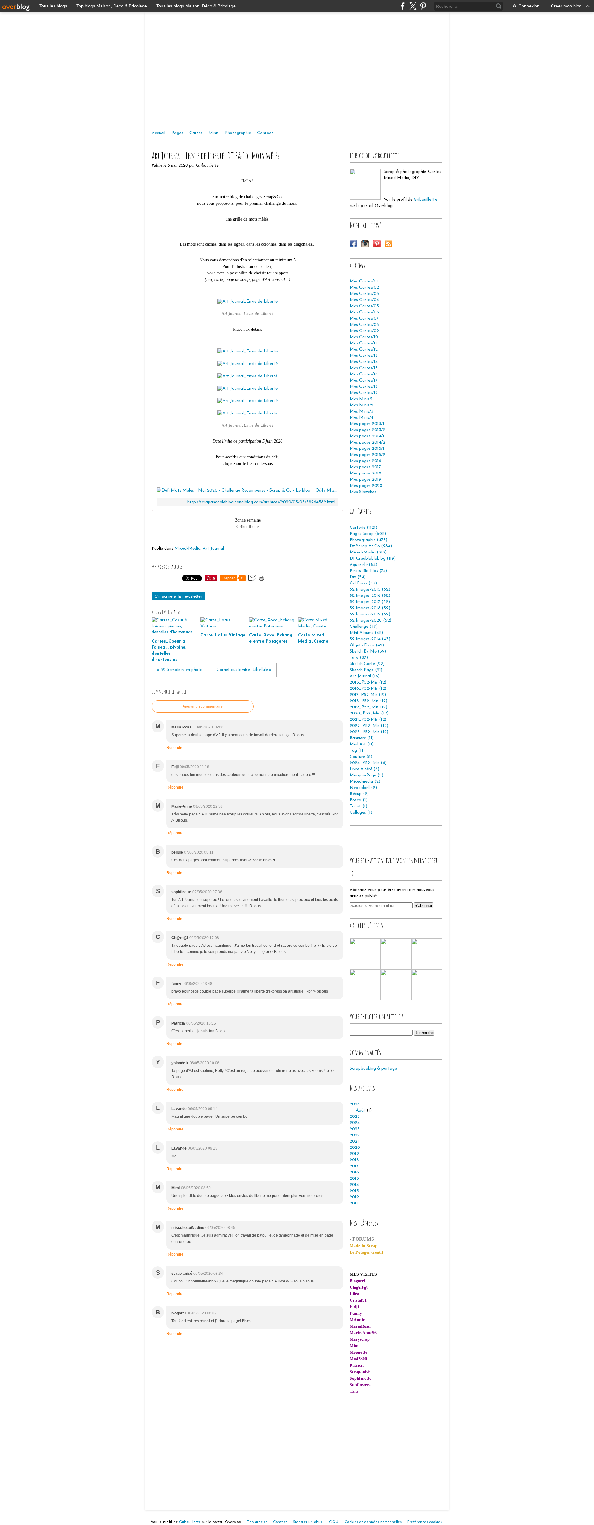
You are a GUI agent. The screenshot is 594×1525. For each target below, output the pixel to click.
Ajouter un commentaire (203, 706)
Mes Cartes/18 (364, 386)
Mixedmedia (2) (365, 781)
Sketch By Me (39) (368, 651)
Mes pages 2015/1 (367, 448)
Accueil (158, 133)
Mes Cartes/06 (364, 312)
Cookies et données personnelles (373, 1522)
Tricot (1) (358, 806)
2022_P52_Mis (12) (369, 725)
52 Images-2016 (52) (370, 595)
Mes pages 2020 (366, 485)
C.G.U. (334, 1522)
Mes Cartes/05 (364, 306)
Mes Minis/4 (361, 417)
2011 (354, 1203)
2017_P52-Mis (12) (368, 695)
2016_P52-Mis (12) (368, 688)
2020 (355, 1147)
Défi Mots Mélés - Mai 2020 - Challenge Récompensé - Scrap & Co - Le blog (326, 490)
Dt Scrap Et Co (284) (371, 546)
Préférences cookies (424, 1522)
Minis (214, 133)
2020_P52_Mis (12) (369, 713)
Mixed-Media (187, 548)
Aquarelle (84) (363, 564)
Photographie (238, 133)
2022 (355, 1135)
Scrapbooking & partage (373, 1068)
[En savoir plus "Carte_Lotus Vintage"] (396, 953)
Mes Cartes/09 (364, 331)
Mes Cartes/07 (364, 318)
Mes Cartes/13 (364, 355)
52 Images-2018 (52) (370, 608)
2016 (354, 1172)
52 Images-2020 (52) (370, 620)
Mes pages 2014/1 (367, 436)
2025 (355, 1116)
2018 (354, 1160)
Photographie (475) (368, 540)
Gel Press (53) (363, 583)
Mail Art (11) (362, 744)
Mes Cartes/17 (363, 380)
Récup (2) (359, 794)
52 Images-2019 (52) (370, 614)
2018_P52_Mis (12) (368, 701)
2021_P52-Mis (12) (368, 719)
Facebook (353, 243)
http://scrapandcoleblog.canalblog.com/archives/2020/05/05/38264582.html (261, 502)
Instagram (365, 243)
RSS (388, 243)
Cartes (195, 133)
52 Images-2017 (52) (370, 602)
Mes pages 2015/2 (367, 454)
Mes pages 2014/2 (367, 442)
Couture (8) (361, 756)
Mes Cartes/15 (364, 368)
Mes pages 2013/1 (367, 424)
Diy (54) (358, 577)
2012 (354, 1197)
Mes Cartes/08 (364, 324)
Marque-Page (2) (366, 775)
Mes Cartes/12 (364, 349)
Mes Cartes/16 (364, 374)
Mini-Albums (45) (366, 633)
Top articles (257, 1522)
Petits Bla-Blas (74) (368, 571)
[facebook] (403, 6)
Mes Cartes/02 (364, 287)
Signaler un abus (308, 1522)
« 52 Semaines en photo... (181, 669)
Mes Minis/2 (361, 405)
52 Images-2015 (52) (370, 589)
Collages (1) (361, 812)
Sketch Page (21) (366, 670)
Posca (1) (359, 800)
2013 (354, 1191)
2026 (355, 1104)
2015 (354, 1178)
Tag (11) (357, 750)
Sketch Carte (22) (367, 664)
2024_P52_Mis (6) (368, 763)
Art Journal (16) (365, 676)
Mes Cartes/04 (364, 300)
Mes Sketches (363, 492)
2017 (354, 1166)
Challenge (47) (363, 626)
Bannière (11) (362, 738)
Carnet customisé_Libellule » (244, 669)
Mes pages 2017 (365, 467)
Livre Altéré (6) (364, 769)
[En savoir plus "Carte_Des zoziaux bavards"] (426, 984)
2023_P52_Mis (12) (369, 732)
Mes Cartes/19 (364, 393)
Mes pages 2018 (365, 473)
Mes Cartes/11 (363, 343)
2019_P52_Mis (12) (368, 707)
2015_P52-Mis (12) (368, 682)
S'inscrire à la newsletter (178, 596)
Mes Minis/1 (361, 399)
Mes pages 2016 (365, 461)
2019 (354, 1153)
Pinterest (377, 243)
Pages (177, 133)
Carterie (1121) (363, 527)
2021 (354, 1141)
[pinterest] (423, 6)
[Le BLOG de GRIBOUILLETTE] (365, 184)
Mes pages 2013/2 (367, 430)
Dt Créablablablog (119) (373, 558)
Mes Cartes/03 (364, 293)
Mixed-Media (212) (368, 552)
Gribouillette (425, 199)
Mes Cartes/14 (364, 362)
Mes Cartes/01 (364, 281)
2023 (355, 1129)
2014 (354, 1184)
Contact (265, 133)
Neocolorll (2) (363, 787)
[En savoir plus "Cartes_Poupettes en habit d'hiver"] (365, 984)
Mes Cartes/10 (364, 337)
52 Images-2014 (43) (370, 639)
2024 (355, 1123)
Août (360, 1110)
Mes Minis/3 (361, 411)
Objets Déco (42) (367, 645)
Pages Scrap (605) (368, 533)
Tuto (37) (359, 657)
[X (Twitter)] (413, 6)
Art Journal (213, 548)
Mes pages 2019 (365, 479)
